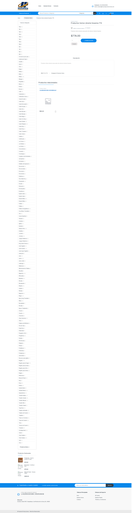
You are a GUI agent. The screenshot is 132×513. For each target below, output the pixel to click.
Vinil (20, 440)
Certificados (22, 138)
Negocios (22, 293)
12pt (21, 31)
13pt (20, 34)
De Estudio (22, 161)
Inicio (39, 6)
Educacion (22, 186)
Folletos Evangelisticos (25, 208)
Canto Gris (22, 109)
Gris (20, 213)
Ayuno (21, 64)
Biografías (22, 81)
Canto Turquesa (23, 131)
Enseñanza (22, 191)
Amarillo (21, 61)
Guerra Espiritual (23, 216)
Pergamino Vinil (23, 333)
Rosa (21, 383)
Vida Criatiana (22, 435)
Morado (21, 280)
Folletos (21, 206)
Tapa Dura (22, 408)
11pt (20, 29)
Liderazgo (22, 263)
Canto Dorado (23, 106)
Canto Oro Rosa (23, 119)
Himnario (21, 218)
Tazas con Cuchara (24, 417)
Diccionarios (22, 173)
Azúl (21, 66)
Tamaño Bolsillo (23, 395)
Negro (21, 295)
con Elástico (22, 143)
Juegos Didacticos (24, 241)
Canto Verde (22, 133)
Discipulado (22, 181)
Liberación (22, 253)
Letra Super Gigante (24, 251)
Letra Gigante (23, 246)
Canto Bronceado (23, 104)
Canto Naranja (23, 114)
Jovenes (21, 233)
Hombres (21, 221)
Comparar (88, 27)
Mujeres (21, 285)
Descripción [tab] (76, 58)
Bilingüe (21, 79)
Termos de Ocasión (24, 425)
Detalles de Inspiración (24, 163)
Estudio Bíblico (23, 201)
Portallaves (22, 348)
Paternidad (22, 330)
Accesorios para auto (24, 56)
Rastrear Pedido (98, 497)
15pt (20, 39)
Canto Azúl (22, 101)
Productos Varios (28, 18)
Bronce (21, 89)
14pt (20, 36)
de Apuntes (22, 158)
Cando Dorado (23, 99)
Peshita (21, 338)
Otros (21, 320)
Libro (21, 256)
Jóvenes (22, 236)
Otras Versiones (23, 318)
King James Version (24, 243)
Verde (21, 432)
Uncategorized (23, 430)
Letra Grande (23, 248)
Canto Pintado (23, 121)
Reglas (21, 373)
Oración (21, 313)
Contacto (56, 6)
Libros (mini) (21, 260)
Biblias (21, 76)
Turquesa (22, 427)
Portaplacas (22, 353)
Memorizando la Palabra (25, 268)
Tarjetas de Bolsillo (24, 410)
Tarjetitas (21, 415)
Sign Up (109, 485)
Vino (20, 442)
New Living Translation (24, 298)
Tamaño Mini (22, 402)
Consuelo (21, 151)
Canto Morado (22, 111)
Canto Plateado (23, 124)
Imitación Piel (23, 228)
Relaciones (22, 375)
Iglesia (21, 223)
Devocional (22, 166)
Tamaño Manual (23, 400)
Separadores (23, 393)
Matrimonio (22, 266)
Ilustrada (21, 226)
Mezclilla (21, 270)
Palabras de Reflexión (24, 323)
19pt (20, 44)
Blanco (21, 84)
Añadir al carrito (89, 40)
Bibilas (21, 71)
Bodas (21, 86)
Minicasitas (22, 275)
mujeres (21, 288)
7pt (20, 49)
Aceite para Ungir (23, 59)
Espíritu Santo (22, 193)
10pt (21, 26)
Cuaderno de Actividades (25, 156)
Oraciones (22, 315)
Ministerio (22, 278)
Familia (21, 203)
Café (21, 91)
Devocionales (22, 168)
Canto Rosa (22, 128)
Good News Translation (24, 211)
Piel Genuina (22, 340)
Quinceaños (22, 355)
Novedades (22, 303)
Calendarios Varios (24, 96)
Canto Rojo (22, 126)
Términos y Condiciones (100, 499)
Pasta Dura (22, 328)
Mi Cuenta (97, 495)
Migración (22, 273)
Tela (20, 422)
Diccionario (22, 171)
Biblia (21, 74)
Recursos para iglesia (24, 358)
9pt (20, 54)
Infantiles (21, 231)
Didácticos (22, 176)
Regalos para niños (24, 368)
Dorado (21, 183)
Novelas (21, 305)
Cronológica (22, 153)
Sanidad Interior (23, 390)
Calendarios (22, 94)
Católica (21, 136)
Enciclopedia (22, 188)
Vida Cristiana (23, 437)
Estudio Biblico (23, 198)
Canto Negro (22, 116)
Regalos (22, 360)
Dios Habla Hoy (23, 178)
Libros (21, 258)
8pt (20, 51)
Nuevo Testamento (24, 308)
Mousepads (22, 283)
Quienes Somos (47, 6)
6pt (20, 46)
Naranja (21, 290)
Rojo (20, 380)
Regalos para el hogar (25, 363)
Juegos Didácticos (24, 238)
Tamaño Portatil (23, 405)
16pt (20, 41)
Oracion (21, 310)
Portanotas (22, 350)
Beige (21, 69)
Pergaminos (22, 335)
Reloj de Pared (23, 378)
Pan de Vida (22, 325)
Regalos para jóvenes (24, 365)
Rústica (21, 385)
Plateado (21, 343)
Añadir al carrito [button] (55, 111)
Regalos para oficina (24, 370)
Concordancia (22, 148)
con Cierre (22, 141)
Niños (21, 300)
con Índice (22, 146)
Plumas (21, 345)
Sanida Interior (22, 388)
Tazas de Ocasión (24, 420)
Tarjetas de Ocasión (24, 412)
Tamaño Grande (23, 398)
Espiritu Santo (22, 196)
